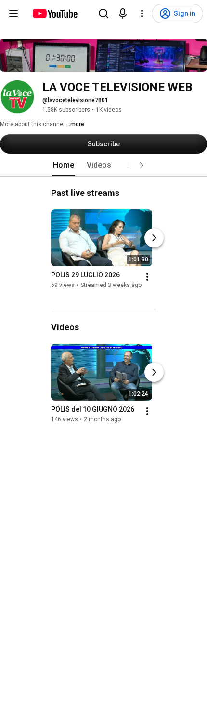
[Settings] (142, 13)
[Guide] (13, 13)
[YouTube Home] (54, 13)
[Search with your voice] (122, 13)
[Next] (154, 237)
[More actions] (147, 276)
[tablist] (103, 165)
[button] (141, 165)
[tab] (63, 165)
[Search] (103, 13)
